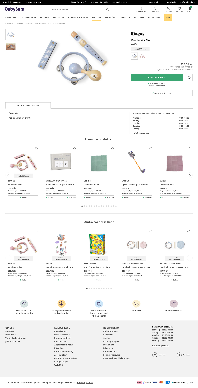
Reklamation (60, 341)
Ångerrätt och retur (63, 345)
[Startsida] (14, 9)
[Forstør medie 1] (72, 58)
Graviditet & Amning (78, 17)
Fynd (168, 17)
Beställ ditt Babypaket (12, 2)
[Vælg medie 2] (10, 46)
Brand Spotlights (111, 341)
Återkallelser (60, 355)
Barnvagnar (11, 17)
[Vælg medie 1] (10, 34)
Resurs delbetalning (63, 351)
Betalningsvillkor (62, 338)
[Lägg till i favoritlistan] (189, 77)
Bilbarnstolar (29, 17)
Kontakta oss (60, 331)
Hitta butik (171, 2)
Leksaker (96, 17)
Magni (134, 44)
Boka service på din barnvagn (116, 358)
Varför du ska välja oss (15, 338)
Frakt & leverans (62, 334)
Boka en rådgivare (33, 2)
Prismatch (108, 348)
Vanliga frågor (61, 361)
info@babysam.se (141, 133)
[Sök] (107, 9)
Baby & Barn (58, 17)
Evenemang (108, 345)
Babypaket (108, 334)
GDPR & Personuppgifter (65, 358)
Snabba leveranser (120, 2)
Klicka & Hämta (110, 351)
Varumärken (154, 17)
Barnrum (44, 17)
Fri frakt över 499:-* (78, 2)
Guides (106, 338)
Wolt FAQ (58, 365)
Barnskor (125, 17)
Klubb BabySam (110, 331)
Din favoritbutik (186, 2)
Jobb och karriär (12, 341)
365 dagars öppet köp (99, 2)
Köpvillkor (59, 348)
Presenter (139, 17)
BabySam (9, 331)
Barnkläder (111, 17)
